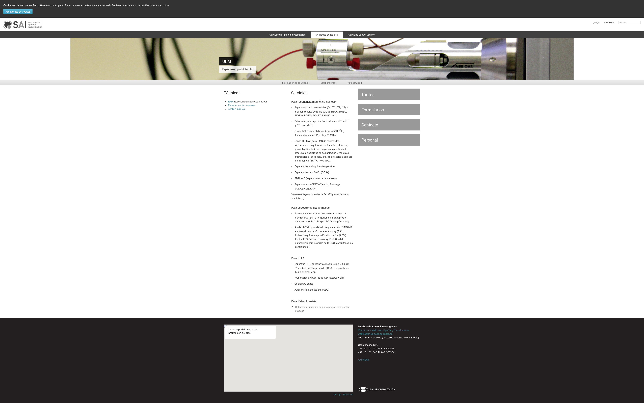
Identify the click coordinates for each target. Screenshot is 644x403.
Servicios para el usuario (361, 34)
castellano (609, 22)
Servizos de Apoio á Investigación (287, 34)
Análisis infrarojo (237, 109)
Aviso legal (363, 359)
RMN (230, 101)
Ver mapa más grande (343, 394)
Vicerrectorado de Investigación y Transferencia (383, 330)
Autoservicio (354, 82)
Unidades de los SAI (327, 34)
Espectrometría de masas (241, 105)
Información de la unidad (295, 82)
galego (596, 22)
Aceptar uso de (18, 11)
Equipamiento (328, 82)
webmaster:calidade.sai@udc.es (375, 333)
